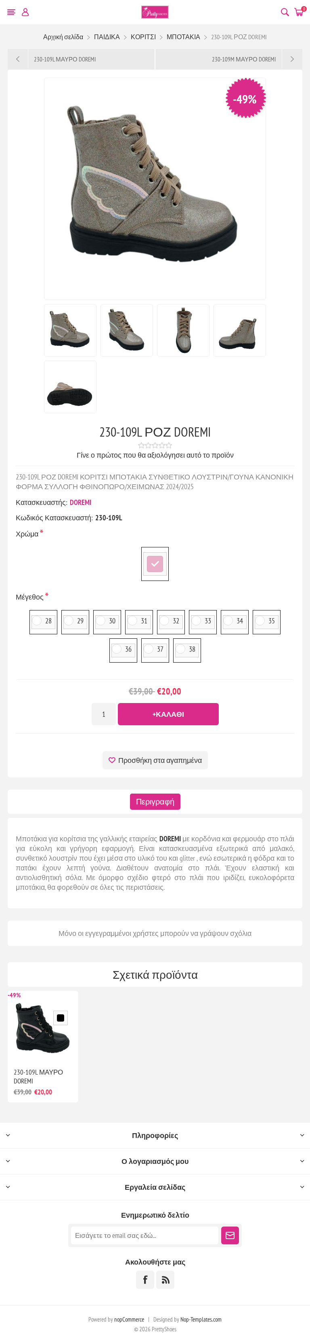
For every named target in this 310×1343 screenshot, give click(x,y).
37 (160, 649)
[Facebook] (145, 1280)
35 (271, 620)
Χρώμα (28, 533)
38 (192, 649)
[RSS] (165, 1280)
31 (144, 620)
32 (176, 620)
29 (80, 620)
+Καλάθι (168, 714)
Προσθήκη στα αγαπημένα (160, 760)
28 (48, 620)
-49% (245, 99)
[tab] (155, 802)
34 (240, 620)
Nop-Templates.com (201, 1319)
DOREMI (80, 502)
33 (208, 620)
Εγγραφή (230, 1235)
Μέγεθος (30, 597)
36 (128, 649)
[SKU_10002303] (43, 1026)
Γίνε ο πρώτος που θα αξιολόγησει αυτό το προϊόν (155, 455)
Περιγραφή (155, 801)
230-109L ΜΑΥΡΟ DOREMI (38, 1076)
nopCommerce (129, 1319)
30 (112, 620)
